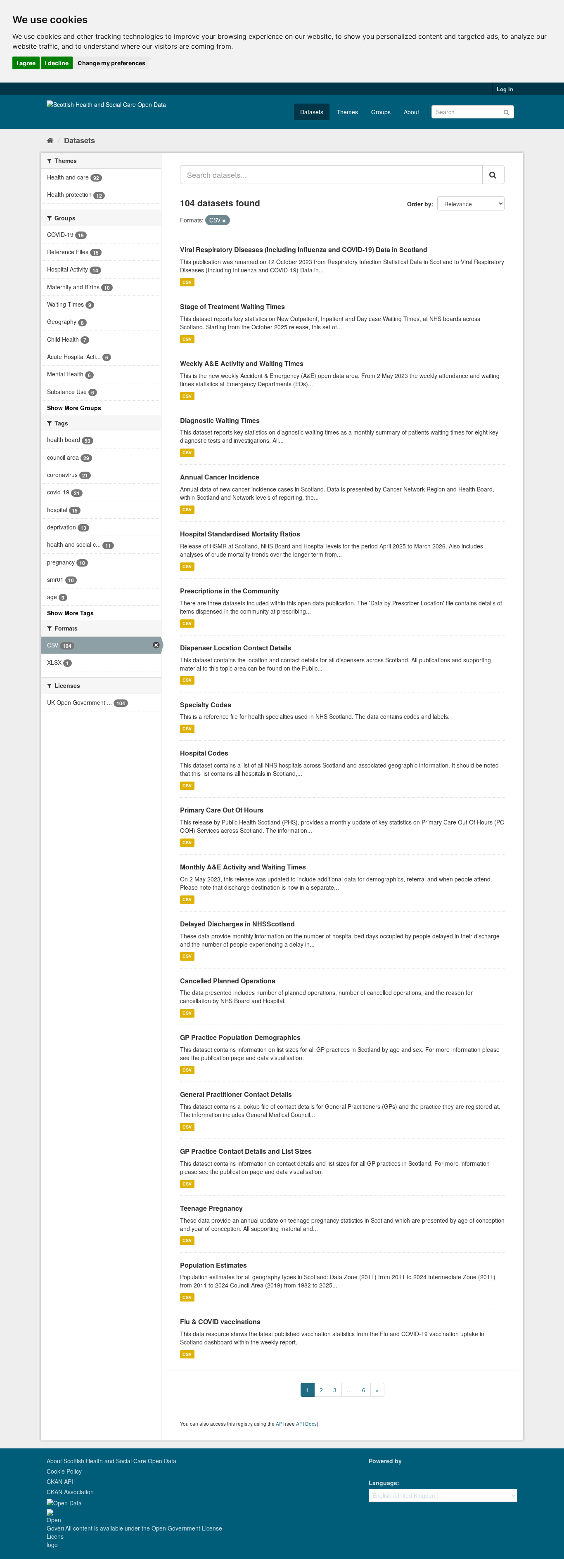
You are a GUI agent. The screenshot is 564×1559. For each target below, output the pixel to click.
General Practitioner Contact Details (236, 1094)
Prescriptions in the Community (229, 590)
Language (383, 1483)
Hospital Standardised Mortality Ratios (240, 534)
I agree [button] (26, 62)
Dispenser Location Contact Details (235, 647)
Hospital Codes (204, 753)
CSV (187, 282)
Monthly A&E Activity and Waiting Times (243, 867)
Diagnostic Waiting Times (220, 420)
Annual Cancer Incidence (219, 477)
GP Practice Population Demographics (240, 1037)
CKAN (383, 1470)
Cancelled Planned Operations (227, 980)
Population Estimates (213, 1265)
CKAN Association (70, 1492)
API (280, 1423)
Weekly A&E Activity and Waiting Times (241, 363)
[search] (493, 174)
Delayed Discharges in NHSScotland (237, 923)
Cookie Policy (64, 1471)
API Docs (306, 1423)
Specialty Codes (205, 704)
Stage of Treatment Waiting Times (232, 306)
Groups (381, 112)
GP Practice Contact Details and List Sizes (246, 1151)
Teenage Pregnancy (211, 1208)
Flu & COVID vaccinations (220, 1321)
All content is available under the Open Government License (143, 1528)
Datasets (311, 112)
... (349, 1390)
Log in (505, 89)
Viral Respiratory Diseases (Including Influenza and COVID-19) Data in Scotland (303, 249)
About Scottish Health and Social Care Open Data (111, 1461)
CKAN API (60, 1481)
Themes (347, 112)
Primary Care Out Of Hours (221, 810)
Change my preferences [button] (111, 62)
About (411, 112)
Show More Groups (74, 408)
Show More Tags (70, 613)
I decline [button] (57, 62)
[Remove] (224, 220)
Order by (419, 204)
